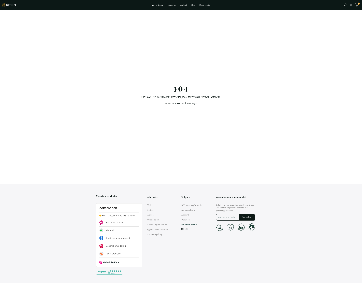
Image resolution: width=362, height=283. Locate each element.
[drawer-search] (345, 5)
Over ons (151, 215)
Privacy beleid (153, 220)
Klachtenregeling (154, 234)
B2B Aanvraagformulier (191, 205)
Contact (150, 210)
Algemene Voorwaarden (157, 230)
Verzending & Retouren (157, 225)
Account (185, 215)
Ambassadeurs (188, 210)
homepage (191, 103)
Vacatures (185, 220)
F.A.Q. (149, 205)
